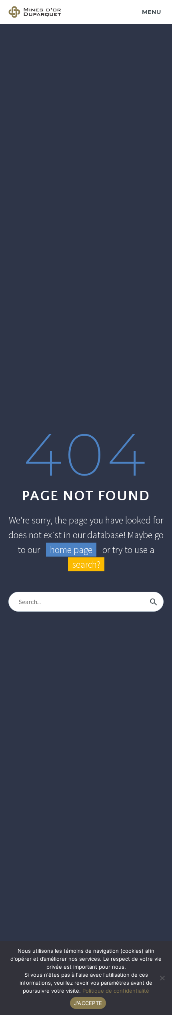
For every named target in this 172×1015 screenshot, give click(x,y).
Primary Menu (153, 12)
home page (71, 549)
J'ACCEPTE (88, 1003)
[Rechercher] (154, 602)
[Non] (162, 978)
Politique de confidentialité (115, 990)
